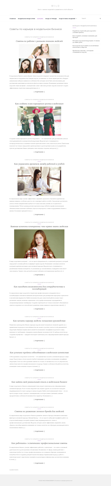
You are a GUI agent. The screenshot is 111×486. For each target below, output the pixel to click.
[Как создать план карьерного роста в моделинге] (39, 121)
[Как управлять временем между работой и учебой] (39, 181)
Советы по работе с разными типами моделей (39, 41)
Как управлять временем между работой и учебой (39, 164)
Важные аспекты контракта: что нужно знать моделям (39, 226)
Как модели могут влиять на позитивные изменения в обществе (86, 46)
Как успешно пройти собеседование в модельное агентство (39, 352)
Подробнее (39, 92)
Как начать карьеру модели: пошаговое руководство (39, 320)
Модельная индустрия (26, 18)
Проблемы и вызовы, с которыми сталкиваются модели (83, 51)
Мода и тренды (51, 18)
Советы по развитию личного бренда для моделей (39, 411)
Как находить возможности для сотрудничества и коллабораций (39, 287)
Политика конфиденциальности (63, 480)
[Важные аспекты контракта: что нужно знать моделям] (39, 243)
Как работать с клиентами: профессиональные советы (39, 443)
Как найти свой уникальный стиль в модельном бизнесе (39, 382)
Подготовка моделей (67, 18)
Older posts (14, 469)
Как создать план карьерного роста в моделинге (39, 103)
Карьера (40, 18)
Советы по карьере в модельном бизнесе (39, 37)
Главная (13, 18)
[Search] (100, 18)
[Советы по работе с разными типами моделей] (39, 58)
